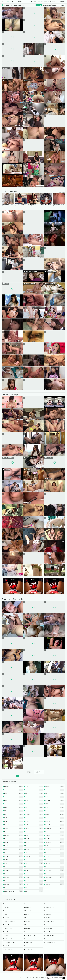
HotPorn (7, 1)
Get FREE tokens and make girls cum (32, 205)
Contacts (19, 977)
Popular (39, 5)
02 (20, 776)
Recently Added (47, 5)
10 (43, 776)
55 (49, 776)
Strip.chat (4, 206)
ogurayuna (47, 1)
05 (29, 776)
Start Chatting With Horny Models (7, 205)
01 (17, 776)
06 (32, 776)
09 (40, 776)
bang (38, 1)
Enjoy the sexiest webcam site (20, 205)
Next (38, 772)
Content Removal (27, 977)
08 (37, 776)
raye (42, 1)
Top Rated (55, 5)
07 (35, 776)
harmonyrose (53, 1)
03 (23, 776)
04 (26, 776)
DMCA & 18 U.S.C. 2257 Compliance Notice (42, 977)
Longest (62, 5)
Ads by (62, 192)
